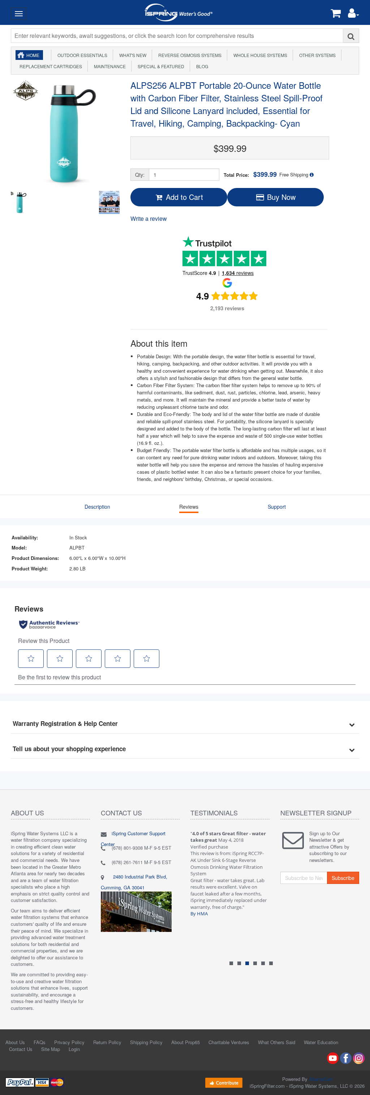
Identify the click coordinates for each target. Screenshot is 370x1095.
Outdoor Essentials (81, 55)
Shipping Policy (146, 1042)
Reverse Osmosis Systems (188, 55)
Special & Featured (159, 66)
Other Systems (316, 55)
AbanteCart (320, 1079)
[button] (353, 14)
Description (97, 506)
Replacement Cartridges (49, 66)
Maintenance (109, 66)
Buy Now (280, 197)
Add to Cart (183, 197)
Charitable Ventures (228, 1042)
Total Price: (250, 174)
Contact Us (21, 1049)
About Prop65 (185, 1042)
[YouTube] (333, 1057)
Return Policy (107, 1042)
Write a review (148, 218)
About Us (15, 1042)
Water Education (321, 1042)
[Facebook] (346, 1057)
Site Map (50, 1049)
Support (277, 506)
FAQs (40, 1042)
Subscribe (343, 877)
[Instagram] (359, 1057)
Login (74, 1049)
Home (32, 55)
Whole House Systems (259, 55)
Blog (201, 66)
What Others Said (276, 1042)
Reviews (188, 506)
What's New (131, 55)
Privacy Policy (69, 1042)
